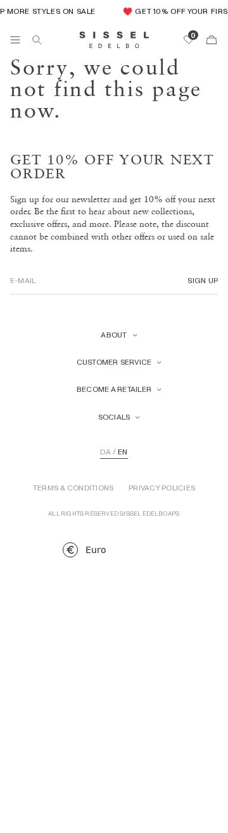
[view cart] (211, 39)
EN (122, 452)
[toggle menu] (15, 39)
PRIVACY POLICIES (162, 488)
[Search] (36, 39)
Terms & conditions (73, 488)
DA (105, 452)
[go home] (114, 39)
